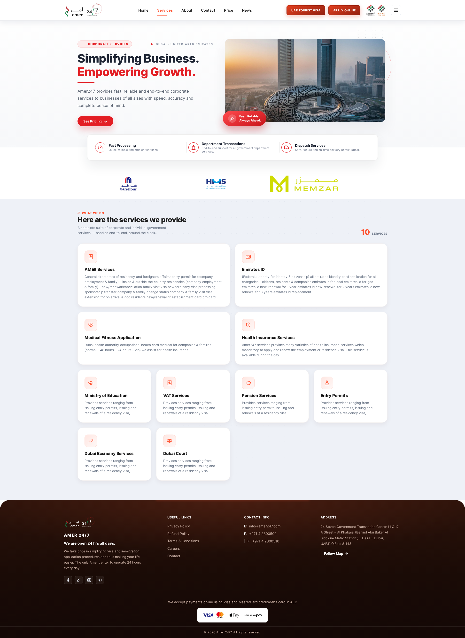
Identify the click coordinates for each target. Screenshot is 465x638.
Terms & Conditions (183, 541)
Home (143, 10)
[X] (79, 580)
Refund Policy (178, 534)
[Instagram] (89, 580)
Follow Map (333, 553)
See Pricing (92, 121)
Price (228, 10)
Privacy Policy (178, 526)
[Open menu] (396, 10)
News (247, 10)
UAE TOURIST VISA (306, 10)
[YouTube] (100, 580)
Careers (173, 548)
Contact (208, 10)
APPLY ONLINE (344, 10)
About (186, 10)
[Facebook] (68, 580)
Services (165, 10)
